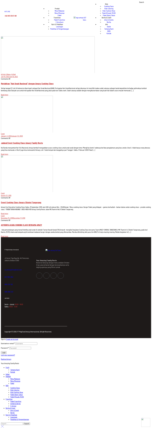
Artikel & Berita (15, 403)
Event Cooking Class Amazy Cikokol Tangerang (21, 202)
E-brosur (13, 406)
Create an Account (12, 339)
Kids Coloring (14, 390)
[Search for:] (12, 423)
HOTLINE (7, 11)
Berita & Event (10, 408)
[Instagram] (46, 276)
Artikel (13, 74)
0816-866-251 (9, 292)
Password (5, 348)
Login (4, 352)
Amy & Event (14, 410)
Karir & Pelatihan (11, 415)
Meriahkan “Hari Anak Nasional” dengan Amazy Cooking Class (27, 83)
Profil (7, 367)
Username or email (8, 343)
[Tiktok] (61, 276)
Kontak (12, 372)
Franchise (9, 399)
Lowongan (13, 417)
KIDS (7, 385)
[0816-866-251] (6, 289)
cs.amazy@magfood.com (13, 269)
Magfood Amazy (6, 359)
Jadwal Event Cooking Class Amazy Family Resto (22, 143)
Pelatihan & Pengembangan (19, 419)
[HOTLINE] (6, 6)
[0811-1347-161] (6, 281)
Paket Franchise (15, 401)
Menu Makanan (15, 379)
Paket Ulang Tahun (16, 394)
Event (3, 134)
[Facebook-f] (39, 276)
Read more (4, 94)
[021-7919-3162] (6, 274)
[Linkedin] (53, 276)
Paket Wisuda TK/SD (17, 397)
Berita (12, 412)
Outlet (8, 374)
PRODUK (8, 376)
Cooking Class (15, 388)
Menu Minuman (15, 381)
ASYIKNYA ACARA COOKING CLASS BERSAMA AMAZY (21, 225)
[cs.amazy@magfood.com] (6, 267)
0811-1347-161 (9, 284)
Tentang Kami (15, 370)
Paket (12, 383)
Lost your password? (8, 355)
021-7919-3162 (9, 277)
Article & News (6, 74)
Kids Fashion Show (16, 392)
